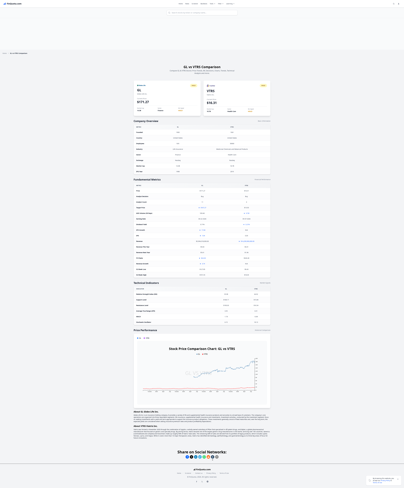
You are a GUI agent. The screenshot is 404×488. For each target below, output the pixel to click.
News (187, 4)
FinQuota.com (203, 469)
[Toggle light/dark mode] (394, 4)
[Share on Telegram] (200, 457)
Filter (220, 4)
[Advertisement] (202, 34)
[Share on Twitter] (191, 457)
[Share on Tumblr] (212, 457)
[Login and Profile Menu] (399, 4)
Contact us (199, 473)
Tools (211, 4)
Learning (229, 4)
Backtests (204, 4)
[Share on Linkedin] (195, 457)
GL (139, 90)
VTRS (211, 91)
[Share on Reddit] (208, 457)
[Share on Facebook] (187, 457)
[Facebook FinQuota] (196, 481)
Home (181, 4)
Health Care (231, 111)
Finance (160, 110)
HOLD (180, 110)
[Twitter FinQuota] (202, 482)
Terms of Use (224, 473)
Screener (195, 4)
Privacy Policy (211, 473)
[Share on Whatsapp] (204, 457)
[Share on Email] (217, 457)
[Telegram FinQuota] (207, 481)
